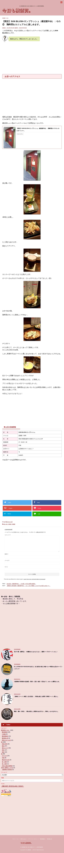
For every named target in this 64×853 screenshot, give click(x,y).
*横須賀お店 (49, 839)
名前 (6, 554)
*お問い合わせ (23, 839)
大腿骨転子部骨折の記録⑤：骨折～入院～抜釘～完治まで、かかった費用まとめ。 (37, 681)
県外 (3, 750)
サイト (6, 566)
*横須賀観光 (42, 839)
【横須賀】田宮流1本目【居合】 (12, 786)
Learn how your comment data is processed (34, 579)
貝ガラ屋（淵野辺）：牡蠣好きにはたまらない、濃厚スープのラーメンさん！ (36, 651)
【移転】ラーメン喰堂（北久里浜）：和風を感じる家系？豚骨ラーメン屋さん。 (36, 696)
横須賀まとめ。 (5, 730)
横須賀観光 (5, 736)
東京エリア (5, 748)
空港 (3, 757)
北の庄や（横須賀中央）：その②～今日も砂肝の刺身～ (21, 583)
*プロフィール (15, 839)
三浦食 (4, 734)
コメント (7, 534)
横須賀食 (4, 732)
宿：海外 (4, 764)
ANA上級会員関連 (7, 766)
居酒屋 (13, 524)
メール (7, 560)
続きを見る (20, 134)
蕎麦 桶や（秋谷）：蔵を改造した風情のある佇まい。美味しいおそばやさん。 (36, 711)
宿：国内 (4, 761)
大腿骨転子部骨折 (7, 769)
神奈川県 (4, 744)
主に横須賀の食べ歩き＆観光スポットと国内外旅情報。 (32, 847)
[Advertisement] (32, 59)
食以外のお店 (5, 759)
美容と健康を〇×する (7, 767)
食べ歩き (6, 524)
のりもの (4, 755)
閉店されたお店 (8, 521)
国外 (3, 752)
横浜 (3, 746)
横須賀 (9, 524)
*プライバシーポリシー (33, 839)
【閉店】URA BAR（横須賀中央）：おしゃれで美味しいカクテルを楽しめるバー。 (28, 585)
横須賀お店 (5, 738)
